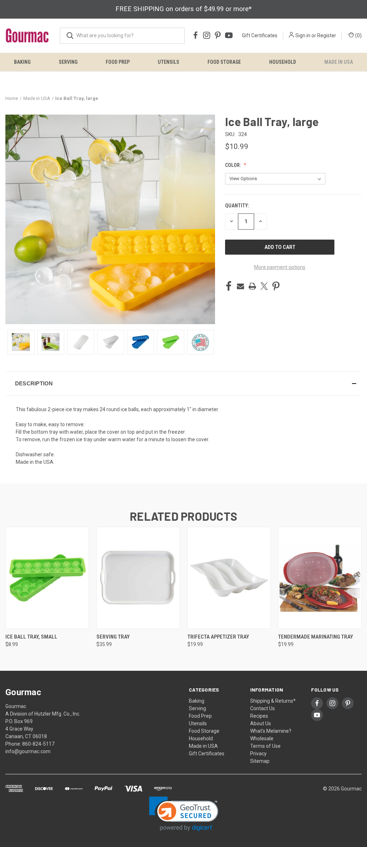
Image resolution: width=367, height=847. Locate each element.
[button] (183, 383)
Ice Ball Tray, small (31, 637)
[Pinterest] (276, 286)
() (358, 35)
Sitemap (260, 761)
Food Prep (118, 62)
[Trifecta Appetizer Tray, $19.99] (229, 577)
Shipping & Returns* (273, 701)
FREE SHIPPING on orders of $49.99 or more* (183, 9)
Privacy (258, 753)
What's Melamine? (270, 731)
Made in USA (338, 62)
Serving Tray (113, 637)
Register (326, 35)
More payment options (279, 267)
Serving (68, 62)
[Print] (252, 286)
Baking (22, 62)
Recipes (259, 716)
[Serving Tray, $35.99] (138, 577)
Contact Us (262, 708)
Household (282, 62)
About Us (260, 723)
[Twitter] (264, 286)
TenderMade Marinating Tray (315, 637)
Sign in (302, 35)
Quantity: (237, 205)
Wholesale (261, 738)
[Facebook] (228, 286)
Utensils (168, 62)
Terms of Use (265, 746)
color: (233, 165)
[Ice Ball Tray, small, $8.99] (47, 577)
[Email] (240, 286)
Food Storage (224, 62)
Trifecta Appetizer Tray (218, 637)
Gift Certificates (259, 35)
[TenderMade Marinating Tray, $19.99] (320, 577)
